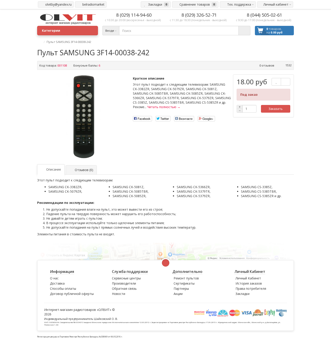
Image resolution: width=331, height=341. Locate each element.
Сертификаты (184, 283)
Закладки (242, 294)
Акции (178, 294)
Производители (124, 283)
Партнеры (181, 288)
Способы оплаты (63, 288)
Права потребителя (251, 288)
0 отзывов (266, 65)
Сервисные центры (126, 278)
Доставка (57, 283)
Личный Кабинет (248, 278)
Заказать (276, 109)
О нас (54, 278)
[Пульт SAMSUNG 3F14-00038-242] (84, 117)
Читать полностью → (163, 107)
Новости (118, 294)
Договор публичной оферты (72, 294)
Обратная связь (124, 288)
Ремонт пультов (186, 278)
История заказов (249, 283)
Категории (51, 30)
